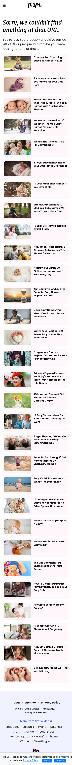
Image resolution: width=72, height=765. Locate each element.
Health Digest (46, 731)
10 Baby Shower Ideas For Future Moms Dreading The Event (49, 418)
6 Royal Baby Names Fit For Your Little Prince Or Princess (50, 164)
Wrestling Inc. (43, 741)
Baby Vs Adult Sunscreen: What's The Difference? (49, 480)
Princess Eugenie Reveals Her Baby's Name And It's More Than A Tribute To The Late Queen (49, 378)
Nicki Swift (38, 736)
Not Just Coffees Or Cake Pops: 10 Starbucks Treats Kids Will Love (48, 650)
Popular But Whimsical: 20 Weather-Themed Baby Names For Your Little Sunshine (49, 125)
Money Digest (19, 736)
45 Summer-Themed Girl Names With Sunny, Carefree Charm (49, 397)
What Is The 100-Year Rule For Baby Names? (49, 143)
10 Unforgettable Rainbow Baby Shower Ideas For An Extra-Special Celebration (49, 503)
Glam (16, 731)
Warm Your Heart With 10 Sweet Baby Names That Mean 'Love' (48, 334)
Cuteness (56, 727)
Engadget (12, 727)
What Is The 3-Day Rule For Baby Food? (49, 543)
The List (53, 736)
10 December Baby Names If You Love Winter (50, 185)
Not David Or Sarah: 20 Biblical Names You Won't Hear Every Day (48, 271)
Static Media (31, 709)
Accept (47, 760)
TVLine (42, 727)
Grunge (29, 731)
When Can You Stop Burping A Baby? (50, 522)
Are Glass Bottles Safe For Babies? (49, 606)
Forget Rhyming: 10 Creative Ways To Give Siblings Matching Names (50, 439)
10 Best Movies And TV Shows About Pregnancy (48, 627)
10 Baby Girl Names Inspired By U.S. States (50, 228)
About (16, 702)
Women (25, 741)
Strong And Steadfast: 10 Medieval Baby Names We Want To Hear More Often (49, 208)
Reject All (60, 760)
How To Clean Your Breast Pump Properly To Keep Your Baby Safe (50, 587)
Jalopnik (28, 727)
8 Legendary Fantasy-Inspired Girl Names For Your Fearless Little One (50, 355)
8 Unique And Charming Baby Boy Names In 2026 (48, 59)
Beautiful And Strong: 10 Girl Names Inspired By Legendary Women (50, 460)
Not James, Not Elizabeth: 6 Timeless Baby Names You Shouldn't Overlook (49, 250)
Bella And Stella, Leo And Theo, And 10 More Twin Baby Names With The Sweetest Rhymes (50, 104)
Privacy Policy (50, 702)
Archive (30, 702)
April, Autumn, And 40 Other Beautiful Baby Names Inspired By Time (50, 292)
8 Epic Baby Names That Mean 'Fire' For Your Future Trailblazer (49, 313)
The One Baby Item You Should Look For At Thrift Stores (48, 566)
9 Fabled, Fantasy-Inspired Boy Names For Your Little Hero (49, 81)
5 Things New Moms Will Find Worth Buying (50, 670)
